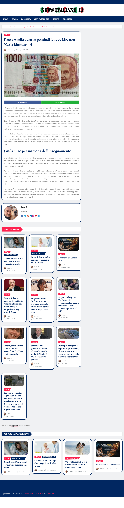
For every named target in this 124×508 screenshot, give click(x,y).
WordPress (29, 494)
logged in (14, 426)
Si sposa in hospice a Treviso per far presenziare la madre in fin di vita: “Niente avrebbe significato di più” (68, 304)
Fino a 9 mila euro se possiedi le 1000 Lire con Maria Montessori (31, 27)
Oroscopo (67, 19)
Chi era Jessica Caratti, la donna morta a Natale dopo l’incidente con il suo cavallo (14, 350)
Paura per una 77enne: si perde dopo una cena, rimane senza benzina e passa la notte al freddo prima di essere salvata (68, 351)
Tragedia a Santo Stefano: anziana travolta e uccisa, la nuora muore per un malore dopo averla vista (40, 305)
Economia (26, 19)
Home (6, 19)
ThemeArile (50, 494)
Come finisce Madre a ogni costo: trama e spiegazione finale (13, 261)
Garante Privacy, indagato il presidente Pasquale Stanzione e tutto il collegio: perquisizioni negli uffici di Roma (13, 305)
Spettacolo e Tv (41, 19)
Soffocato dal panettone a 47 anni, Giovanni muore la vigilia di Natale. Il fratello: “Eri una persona (40, 352)
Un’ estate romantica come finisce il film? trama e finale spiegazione (76, 464)
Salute (56, 19)
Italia (15, 19)
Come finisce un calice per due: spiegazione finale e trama (40, 260)
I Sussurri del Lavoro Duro (67, 259)
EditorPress (39, 494)
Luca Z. (9, 50)
